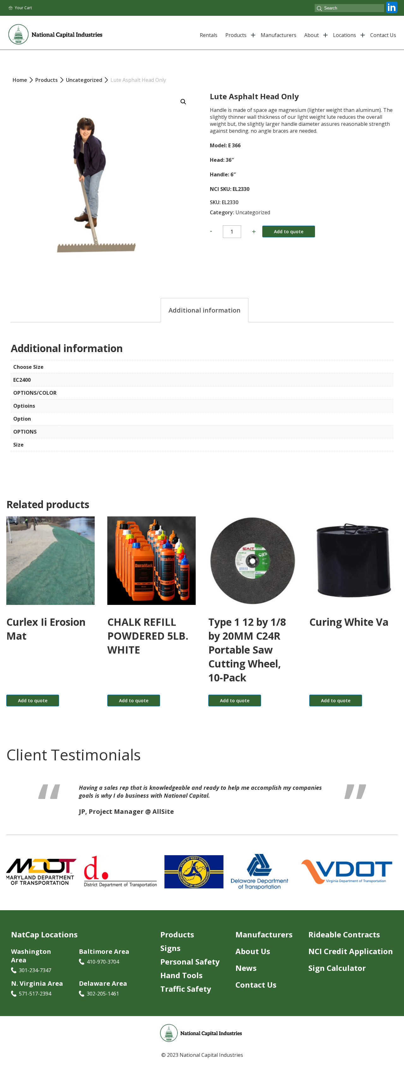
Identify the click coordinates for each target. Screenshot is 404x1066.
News (246, 968)
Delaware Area (103, 984)
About (311, 35)
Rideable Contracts (344, 935)
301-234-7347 (35, 970)
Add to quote (288, 231)
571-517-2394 (35, 994)
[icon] (391, 12)
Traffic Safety (185, 989)
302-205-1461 (103, 994)
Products (236, 35)
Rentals (208, 35)
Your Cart (23, 7)
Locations (344, 35)
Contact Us (383, 35)
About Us (252, 952)
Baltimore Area (104, 952)
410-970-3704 (103, 962)
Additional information (205, 310)
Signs (170, 948)
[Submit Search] (319, 9)
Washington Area (31, 956)
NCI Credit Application (350, 952)
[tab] (204, 310)
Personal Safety (190, 962)
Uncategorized (252, 212)
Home (20, 79)
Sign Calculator (337, 968)
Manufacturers (278, 35)
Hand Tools (181, 976)
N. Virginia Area (37, 984)
